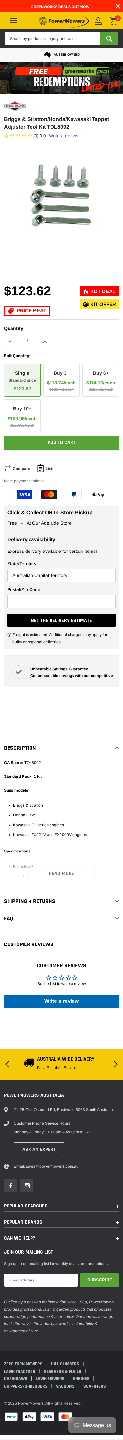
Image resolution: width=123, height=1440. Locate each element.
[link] (14, 750)
